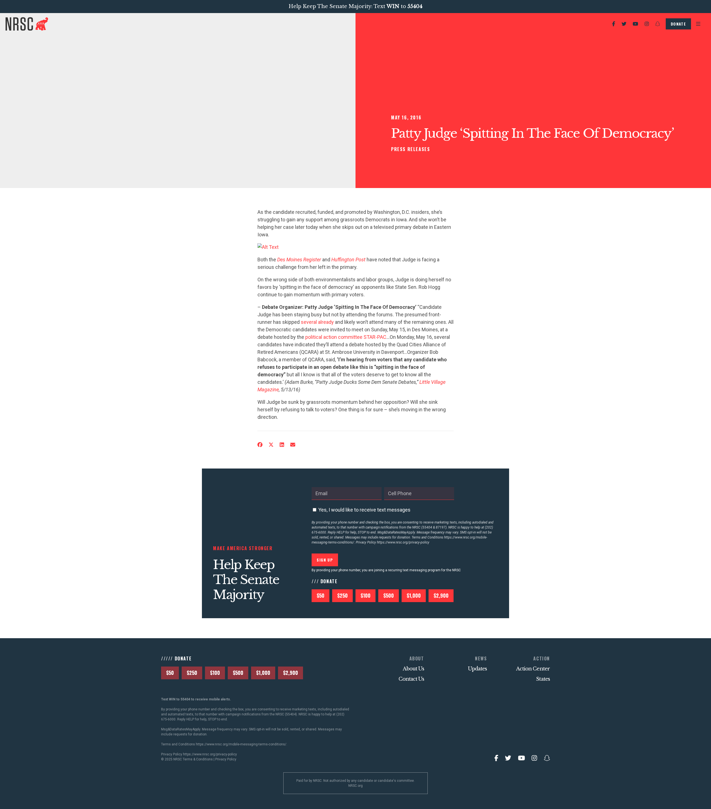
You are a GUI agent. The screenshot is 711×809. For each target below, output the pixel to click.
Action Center (533, 669)
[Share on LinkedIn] (282, 444)
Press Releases (410, 149)
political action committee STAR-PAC (345, 337)
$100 (365, 595)
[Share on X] (271, 444)
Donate (678, 24)
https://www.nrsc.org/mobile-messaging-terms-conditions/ (241, 744)
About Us (413, 669)
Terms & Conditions (198, 759)
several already (317, 322)
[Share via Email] (293, 444)
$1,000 (414, 595)
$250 (342, 595)
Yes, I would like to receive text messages (364, 510)
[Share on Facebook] (260, 444)
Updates (477, 669)
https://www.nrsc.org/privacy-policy (403, 542)
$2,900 (441, 595)
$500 (388, 595)
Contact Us (411, 679)
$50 (320, 595)
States (543, 679)
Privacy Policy (225, 759)
